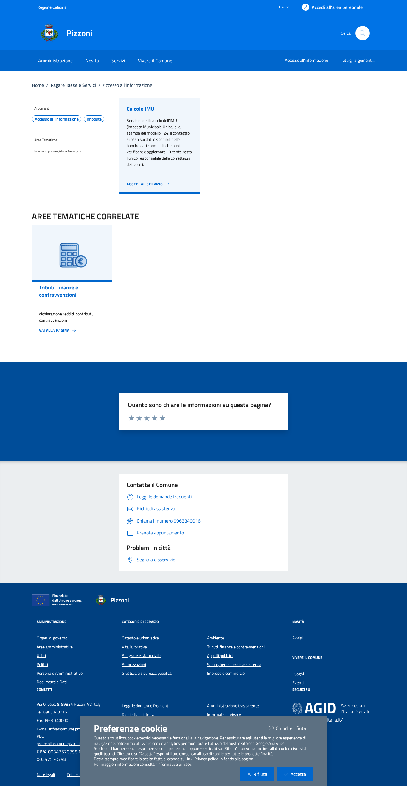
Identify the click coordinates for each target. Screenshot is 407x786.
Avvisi (297, 638)
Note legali (46, 774)
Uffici (41, 655)
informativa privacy (174, 764)
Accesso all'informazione (306, 60)
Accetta (302, 774)
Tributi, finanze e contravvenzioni (236, 647)
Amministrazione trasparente (233, 705)
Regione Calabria (51, 7)
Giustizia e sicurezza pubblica (147, 673)
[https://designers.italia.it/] (331, 708)
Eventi (298, 682)
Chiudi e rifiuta (294, 728)
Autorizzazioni (134, 664)
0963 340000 (56, 720)
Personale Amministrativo (60, 673)
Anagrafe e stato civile (141, 655)
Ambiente (215, 638)
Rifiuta (263, 774)
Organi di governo (52, 638)
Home (38, 85)
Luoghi (298, 674)
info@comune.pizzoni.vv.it (72, 729)
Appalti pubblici (220, 655)
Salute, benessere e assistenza (234, 664)
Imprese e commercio (226, 673)
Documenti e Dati (52, 682)
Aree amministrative (55, 647)
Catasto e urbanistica (140, 638)
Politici (42, 664)
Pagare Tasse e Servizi (73, 85)
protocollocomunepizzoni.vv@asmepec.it (72, 743)
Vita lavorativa (134, 647)
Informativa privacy (224, 714)
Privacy (73, 774)
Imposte (94, 119)
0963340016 (55, 712)
